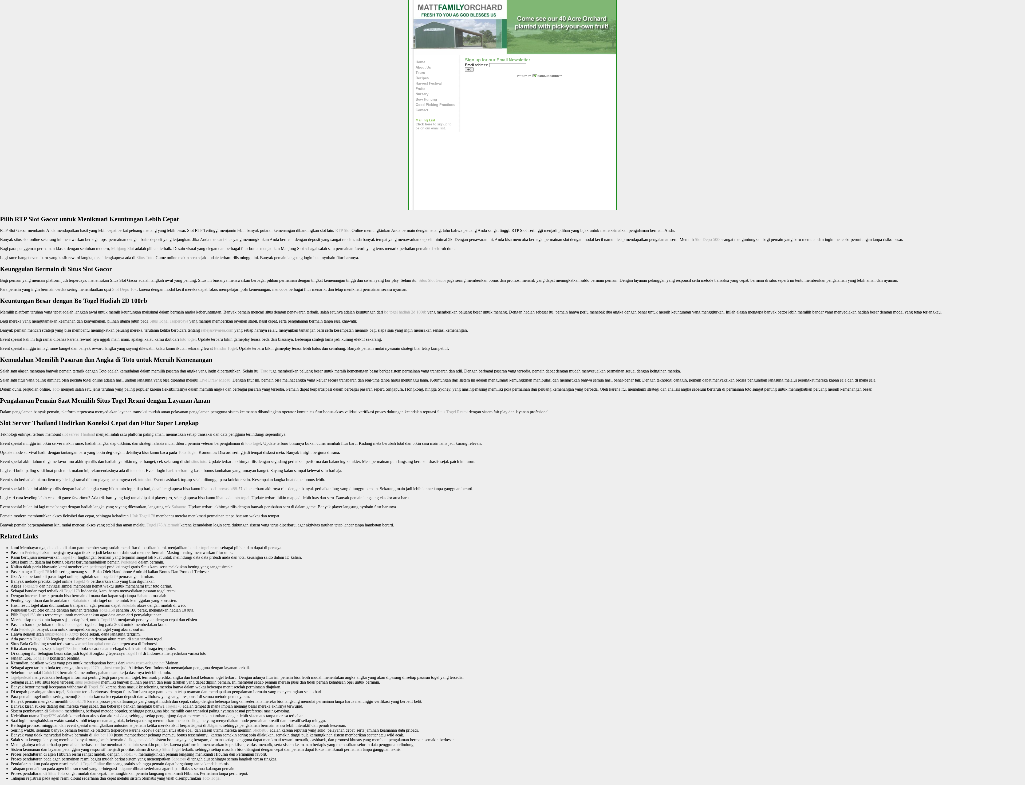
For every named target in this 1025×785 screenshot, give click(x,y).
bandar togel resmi (203, 547)
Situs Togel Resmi (452, 412)
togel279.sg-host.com (102, 667)
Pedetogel (33, 552)
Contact (422, 110)
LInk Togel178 (142, 516)
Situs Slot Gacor (432, 280)
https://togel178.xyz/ (62, 634)
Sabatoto (179, 507)
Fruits (420, 89)
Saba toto (131, 744)
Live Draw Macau (214, 380)
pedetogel (98, 567)
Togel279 (110, 576)
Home (420, 62)
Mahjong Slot (122, 248)
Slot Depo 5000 (708, 239)
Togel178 (69, 557)
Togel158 (107, 610)
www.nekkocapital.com (91, 643)
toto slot (137, 470)
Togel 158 (41, 639)
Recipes (422, 78)
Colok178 (50, 672)
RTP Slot (342, 230)
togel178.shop (68, 648)
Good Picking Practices (435, 105)
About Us (423, 67)
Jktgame (199, 720)
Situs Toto (144, 257)
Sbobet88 (261, 730)
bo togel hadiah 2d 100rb (405, 312)
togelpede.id (21, 677)
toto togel (188, 339)
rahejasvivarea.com (217, 330)
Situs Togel (171, 749)
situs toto (198, 461)
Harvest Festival (429, 83)
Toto (264, 371)
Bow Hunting (426, 99)
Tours (420, 73)
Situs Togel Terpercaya (168, 321)
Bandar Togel (225, 348)
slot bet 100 (103, 735)
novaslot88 (228, 488)
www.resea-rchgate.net (145, 663)
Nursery (422, 94)
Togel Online (94, 764)
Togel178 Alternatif (163, 525)
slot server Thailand (78, 434)
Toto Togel (187, 452)
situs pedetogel (87, 682)
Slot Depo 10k (124, 289)
